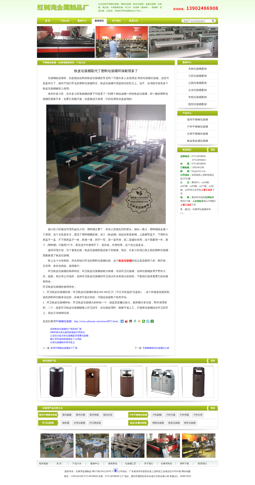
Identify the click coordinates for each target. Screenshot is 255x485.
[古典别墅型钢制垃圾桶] (91, 397)
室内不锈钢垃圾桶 (197, 119)
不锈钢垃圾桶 (49, 62)
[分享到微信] (143, 321)
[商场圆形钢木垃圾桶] (126, 397)
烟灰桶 (65, 423)
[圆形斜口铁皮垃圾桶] (55, 397)
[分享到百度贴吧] (148, 321)
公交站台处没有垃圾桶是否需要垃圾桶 (69, 335)
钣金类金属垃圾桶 (197, 140)
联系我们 (202, 463)
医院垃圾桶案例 (197, 104)
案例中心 (82, 20)
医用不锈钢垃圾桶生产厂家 (64, 348)
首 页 (47, 20)
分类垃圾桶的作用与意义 (62, 342)
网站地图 (186, 471)
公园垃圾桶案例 (197, 82)
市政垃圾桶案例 (197, 68)
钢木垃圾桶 (189, 423)
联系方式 (133, 20)
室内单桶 (94, 415)
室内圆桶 (66, 415)
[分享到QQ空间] (139, 321)
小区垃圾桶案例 (197, 75)
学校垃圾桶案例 (197, 97)
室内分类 (107, 415)
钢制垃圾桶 (158, 423)
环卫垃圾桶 (48, 423)
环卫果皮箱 (95, 423)
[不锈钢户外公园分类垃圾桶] (161, 397)
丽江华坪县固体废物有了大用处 (66, 339)
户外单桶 (184, 415)
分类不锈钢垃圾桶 (197, 133)
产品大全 (64, 20)
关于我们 (116, 20)
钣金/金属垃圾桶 (138, 423)
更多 (213, 360)
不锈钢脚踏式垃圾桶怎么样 (155, 348)
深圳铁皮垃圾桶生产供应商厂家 (66, 329)
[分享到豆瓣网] (152, 321)
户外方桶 (170, 415)
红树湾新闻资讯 (66, 62)
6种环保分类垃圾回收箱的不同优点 (67, 332)
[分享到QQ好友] (130, 321)
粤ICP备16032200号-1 (102, 471)
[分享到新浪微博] (126, 321)
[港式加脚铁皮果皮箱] (197, 397)
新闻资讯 (99, 20)
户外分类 (197, 415)
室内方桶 (80, 415)
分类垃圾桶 (79, 423)
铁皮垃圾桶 (174, 423)
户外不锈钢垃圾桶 (197, 126)
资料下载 (184, 463)
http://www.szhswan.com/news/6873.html (96, 321)
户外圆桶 (157, 415)
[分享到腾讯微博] (135, 321)
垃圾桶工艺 (130, 463)
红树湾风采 (166, 463)
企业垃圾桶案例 (197, 89)
